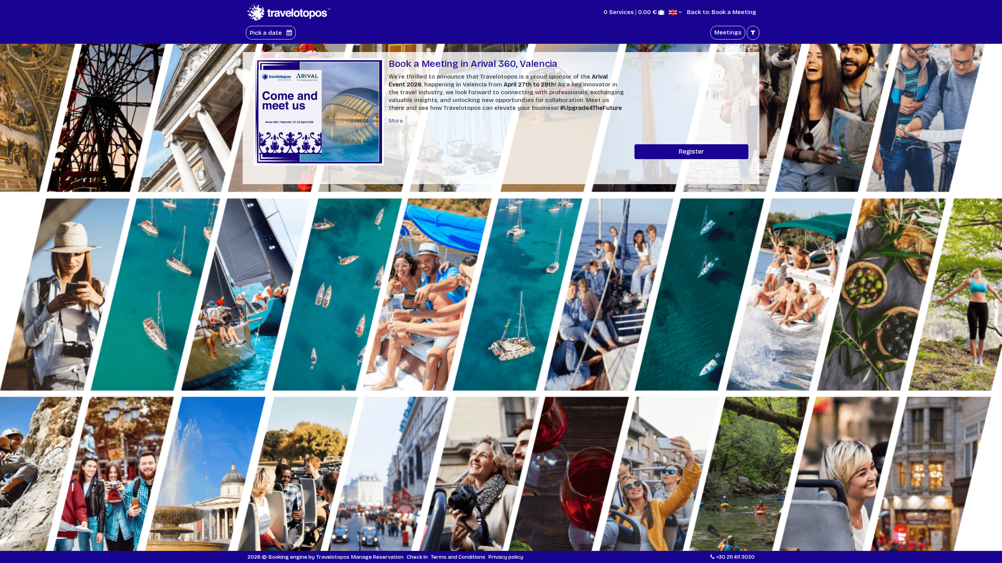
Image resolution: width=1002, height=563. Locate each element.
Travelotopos (333, 557)
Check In (417, 557)
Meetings (727, 32)
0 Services (619, 12)
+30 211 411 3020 (735, 557)
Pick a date (266, 33)
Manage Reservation (377, 557)
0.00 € (647, 12)
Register (691, 151)
